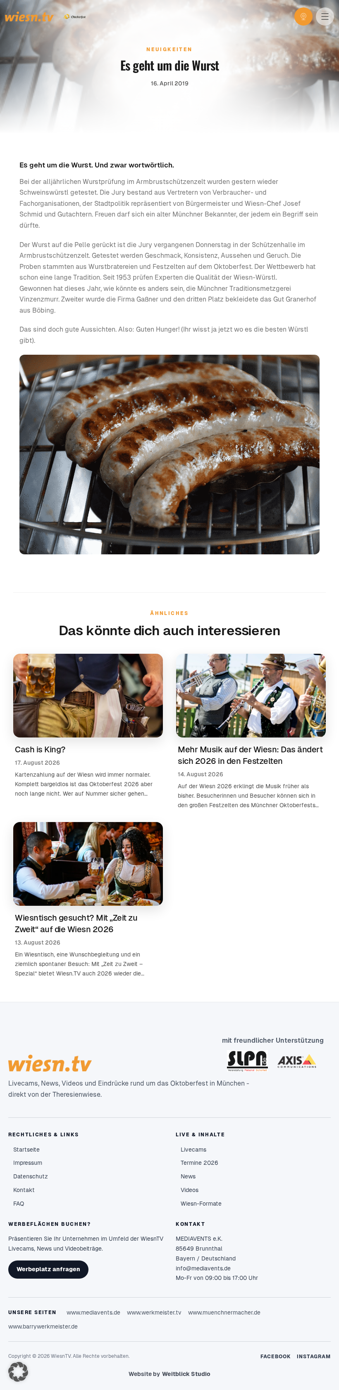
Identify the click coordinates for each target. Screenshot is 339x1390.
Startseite (26, 1149)
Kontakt (24, 1190)
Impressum (27, 1162)
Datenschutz (30, 1176)
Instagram (314, 1356)
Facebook (275, 1356)
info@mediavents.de (203, 1268)
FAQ (18, 1203)
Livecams (193, 1149)
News (188, 1176)
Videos (189, 1190)
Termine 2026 (199, 1162)
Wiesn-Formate (201, 1203)
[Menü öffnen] (325, 16)
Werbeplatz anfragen (48, 1269)
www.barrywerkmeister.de (43, 1326)
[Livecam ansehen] (303, 16)
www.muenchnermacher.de (224, 1312)
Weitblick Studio (186, 1374)
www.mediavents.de (93, 1312)
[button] (18, 1372)
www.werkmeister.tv (154, 1312)
